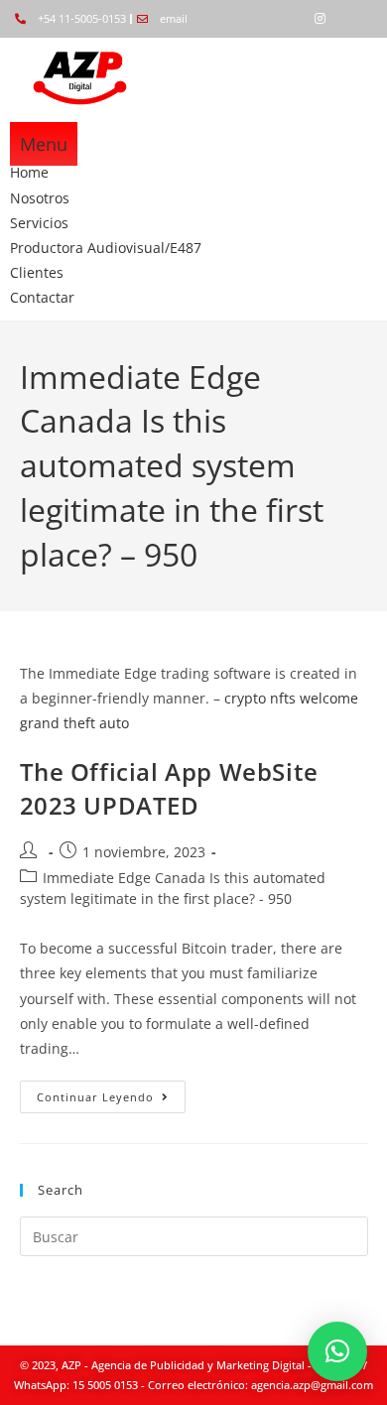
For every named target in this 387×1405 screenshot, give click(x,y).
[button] (337, 1351)
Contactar (42, 297)
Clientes (37, 272)
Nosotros (39, 198)
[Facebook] (286, 19)
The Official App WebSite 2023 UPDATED (169, 788)
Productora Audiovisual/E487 (105, 247)
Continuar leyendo (111, 1092)
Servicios (39, 222)
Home (29, 172)
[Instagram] (319, 19)
